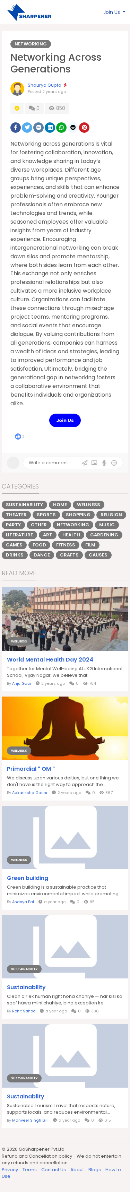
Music (107, 524)
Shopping (78, 514)
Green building (27, 878)
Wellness (88, 504)
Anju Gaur (21, 683)
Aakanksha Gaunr (29, 792)
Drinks (15, 555)
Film (90, 545)
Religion (111, 514)
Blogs (95, 1169)
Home (60, 504)
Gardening (104, 535)
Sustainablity (25, 1096)
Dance (42, 555)
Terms (30, 1169)
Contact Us (54, 1169)
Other (39, 524)
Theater (16, 514)
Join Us (65, 420)
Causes (98, 555)
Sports (46, 514)
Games (14, 545)
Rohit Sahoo (23, 1011)
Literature (19, 535)
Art (47, 535)
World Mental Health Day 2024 (50, 660)
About (77, 1169)
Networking (31, 44)
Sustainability (24, 504)
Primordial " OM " (31, 769)
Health (71, 535)
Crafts (69, 555)
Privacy (10, 1169)
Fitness (65, 545)
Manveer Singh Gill (30, 1120)
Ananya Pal (23, 902)
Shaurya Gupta (44, 85)
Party (13, 524)
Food (39, 545)
